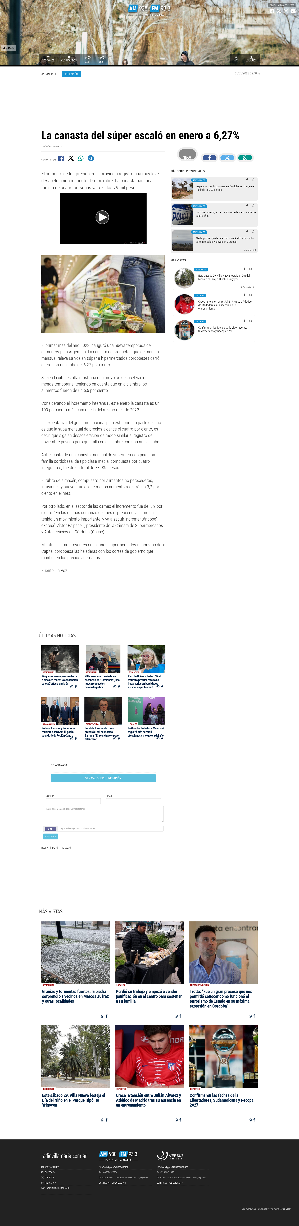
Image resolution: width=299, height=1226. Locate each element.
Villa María (9, 48)
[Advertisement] (149, 103)
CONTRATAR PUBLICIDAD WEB (55, 1187)
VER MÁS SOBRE (103, 778)
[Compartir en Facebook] (61, 159)
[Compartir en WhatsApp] (81, 159)
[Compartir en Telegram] (91, 159)
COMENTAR (50, 836)
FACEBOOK (50, 1172)
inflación (71, 74)
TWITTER (49, 1177)
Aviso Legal (285, 1208)
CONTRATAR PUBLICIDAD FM (170, 1182)
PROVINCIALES (49, 74)
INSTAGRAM (50, 1182)
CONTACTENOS (52, 1167)
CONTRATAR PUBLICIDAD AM (112, 1182)
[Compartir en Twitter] (71, 159)
